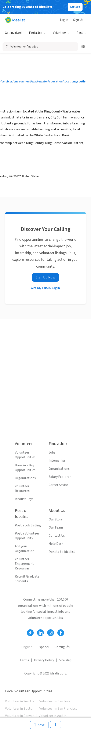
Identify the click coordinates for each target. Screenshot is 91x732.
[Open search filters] (83, 46)
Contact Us (57, 535)
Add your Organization (24, 548)
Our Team (56, 527)
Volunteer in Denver (19, 715)
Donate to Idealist (62, 551)
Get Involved (13, 33)
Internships (57, 460)
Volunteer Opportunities (25, 455)
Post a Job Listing (28, 525)
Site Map (65, 660)
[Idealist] (15, 20)
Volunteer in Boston (19, 708)
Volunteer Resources (22, 488)
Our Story (55, 519)
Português (62, 647)
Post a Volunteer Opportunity (27, 535)
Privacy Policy (44, 660)
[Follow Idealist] (30, 632)
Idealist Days (24, 499)
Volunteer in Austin (52, 715)
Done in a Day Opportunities (25, 467)
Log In (64, 20)
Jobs (52, 452)
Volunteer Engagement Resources (24, 564)
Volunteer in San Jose (54, 701)
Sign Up (78, 20)
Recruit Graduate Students (27, 579)
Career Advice (58, 485)
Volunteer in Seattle (19, 701)
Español (43, 647)
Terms (24, 660)
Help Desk (56, 543)
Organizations (25, 478)
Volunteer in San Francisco (58, 708)
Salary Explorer (60, 476)
